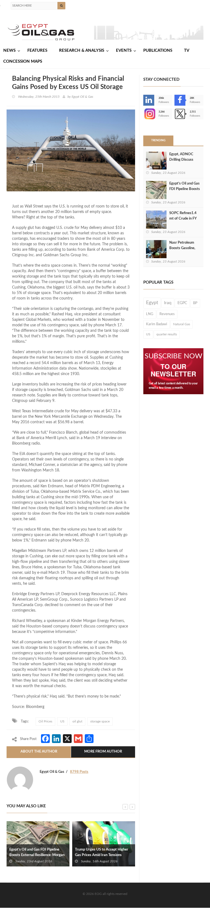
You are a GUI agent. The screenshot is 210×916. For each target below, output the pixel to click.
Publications (157, 50)
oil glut (77, 721)
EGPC (182, 303)
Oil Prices (45, 721)
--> (143, 113)
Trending (158, 140)
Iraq (167, 303)
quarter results (166, 334)
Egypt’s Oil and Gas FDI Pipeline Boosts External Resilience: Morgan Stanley (37, 855)
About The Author (39, 751)
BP (195, 303)
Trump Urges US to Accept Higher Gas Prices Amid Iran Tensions (101, 852)
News (9, 50)
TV (186, 50)
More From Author (103, 751)
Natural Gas (181, 324)
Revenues (167, 314)
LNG (149, 314)
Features (37, 50)
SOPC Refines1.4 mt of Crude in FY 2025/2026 (183, 218)
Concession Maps (22, 61)
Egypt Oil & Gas (82, 96)
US (62, 721)
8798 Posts (79, 772)
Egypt (152, 302)
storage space (100, 721)
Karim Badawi (156, 324)
